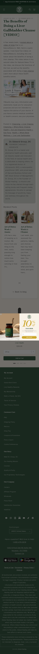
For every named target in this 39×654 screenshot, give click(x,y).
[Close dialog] (1, 314)
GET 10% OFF (29, 337)
